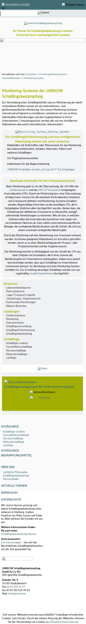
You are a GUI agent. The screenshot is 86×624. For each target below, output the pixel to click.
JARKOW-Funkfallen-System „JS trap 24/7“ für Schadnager (41, 169)
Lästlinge (11, 358)
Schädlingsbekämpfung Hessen (18, 534)
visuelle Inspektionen (41, 273)
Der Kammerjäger (11, 542)
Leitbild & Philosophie (15, 472)
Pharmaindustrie (15, 291)
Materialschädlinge (16, 354)
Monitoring (12, 319)
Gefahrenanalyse (18, 190)
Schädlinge (11, 339)
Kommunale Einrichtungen (21, 302)
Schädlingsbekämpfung (19, 334)
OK (51, 622)
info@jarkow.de (17, 593)
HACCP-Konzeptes (49, 190)
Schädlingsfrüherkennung (20, 330)
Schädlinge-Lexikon (17, 343)
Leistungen (12, 311)
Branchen (11, 283)
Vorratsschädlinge (16, 350)
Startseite (31, 74)
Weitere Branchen (16, 306)
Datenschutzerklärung (65, 622)
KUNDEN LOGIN (18, 4)
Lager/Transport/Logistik (20, 295)
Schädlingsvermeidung (18, 326)
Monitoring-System (34, 78)
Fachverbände (11, 479)
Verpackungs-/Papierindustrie (23, 298)
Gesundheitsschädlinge (19, 347)
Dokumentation (15, 323)
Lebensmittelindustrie (18, 288)
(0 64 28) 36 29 (16, 587)
